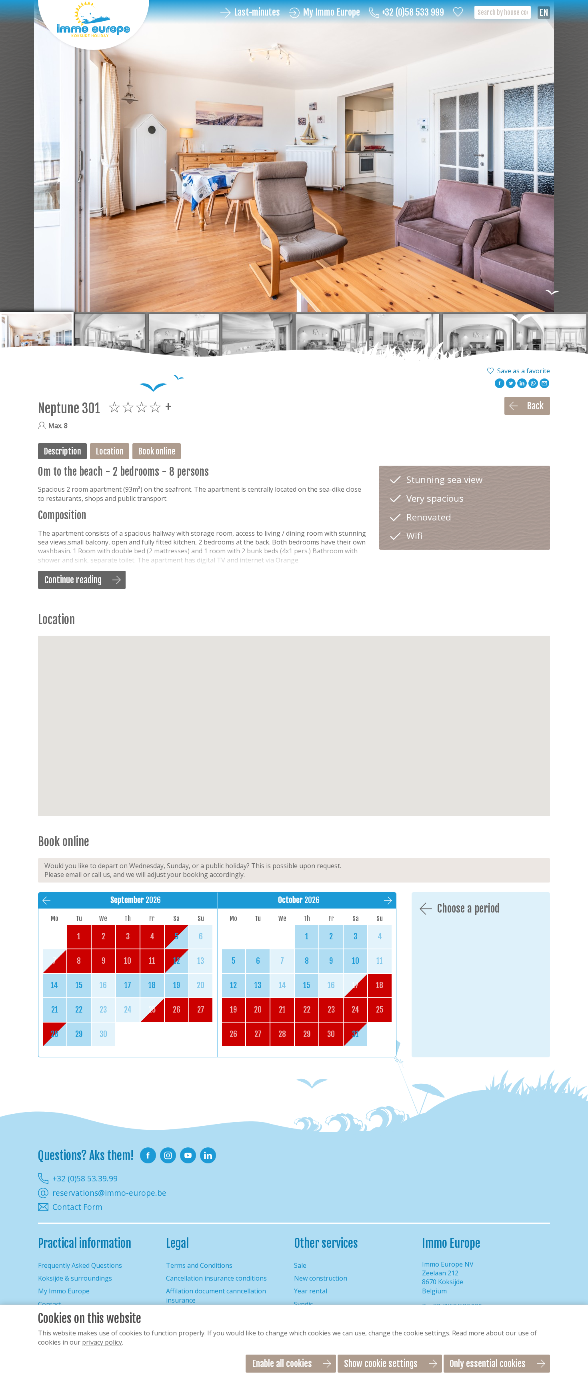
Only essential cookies (488, 1363)
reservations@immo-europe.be (109, 1193)
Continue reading (73, 580)
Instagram (168, 1155)
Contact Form (77, 1207)
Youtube (188, 1155)
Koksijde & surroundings (75, 1278)
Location (110, 451)
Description (62, 451)
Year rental (310, 1291)
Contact (49, 1304)
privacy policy (102, 1342)
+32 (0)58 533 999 (413, 12)
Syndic (303, 1304)
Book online (156, 451)
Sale (300, 1265)
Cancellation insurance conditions (216, 1278)
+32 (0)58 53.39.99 (85, 1178)
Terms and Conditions (199, 1265)
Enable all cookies (282, 1363)
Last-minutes (257, 12)
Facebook (148, 1155)
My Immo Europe (331, 12)
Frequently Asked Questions (80, 1265)
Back (535, 406)
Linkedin (208, 1155)
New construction (320, 1278)
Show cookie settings (381, 1363)
